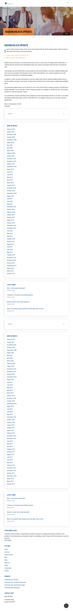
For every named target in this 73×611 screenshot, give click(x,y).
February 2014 (11, 239)
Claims (6, 565)
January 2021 (10, 132)
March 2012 (10, 271)
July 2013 (9, 247)
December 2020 (11, 134)
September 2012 (11, 265)
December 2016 (11, 207)
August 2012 (10, 268)
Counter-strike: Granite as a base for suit (17, 55)
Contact (6, 571)
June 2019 (10, 174)
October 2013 (11, 241)
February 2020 (11, 153)
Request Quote (8, 555)
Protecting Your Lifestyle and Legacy (14, 585)
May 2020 (9, 145)
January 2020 (10, 156)
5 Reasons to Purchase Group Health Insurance (20, 295)
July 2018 (9, 199)
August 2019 (10, 169)
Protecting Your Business (11, 580)
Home (6, 549)
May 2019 (9, 177)
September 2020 (11, 140)
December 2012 (11, 257)
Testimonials (7, 568)
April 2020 (10, 148)
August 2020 (10, 142)
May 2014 (9, 233)
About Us (7, 563)
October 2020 (11, 137)
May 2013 (9, 252)
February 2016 (11, 212)
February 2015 (11, 223)
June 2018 (10, 201)
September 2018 (11, 193)
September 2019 (11, 166)
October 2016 (11, 209)
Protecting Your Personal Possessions (15, 582)
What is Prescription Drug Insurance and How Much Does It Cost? (25, 309)
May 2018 (9, 204)
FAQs (5, 560)
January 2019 (10, 185)
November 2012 (11, 260)
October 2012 (11, 263)
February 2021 (11, 129)
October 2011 (11, 273)
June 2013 (10, 249)
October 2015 (11, 217)
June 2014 (10, 231)
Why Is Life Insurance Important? (16, 288)
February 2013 (11, 255)
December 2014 (11, 225)
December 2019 (11, 158)
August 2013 (10, 244)
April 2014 (10, 236)
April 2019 (10, 180)
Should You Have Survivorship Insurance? (18, 302)
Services (6, 552)
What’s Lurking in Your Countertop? (15, 58)
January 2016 (10, 215)
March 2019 (10, 183)
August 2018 (10, 196)
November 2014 (11, 228)
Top (66, 605)
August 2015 (10, 220)
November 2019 (11, 161)
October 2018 (11, 191)
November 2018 (11, 188)
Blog (5, 557)
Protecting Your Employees (12, 587)
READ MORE (7, 540)
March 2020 (10, 150)
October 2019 (11, 164)
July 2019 (9, 172)
